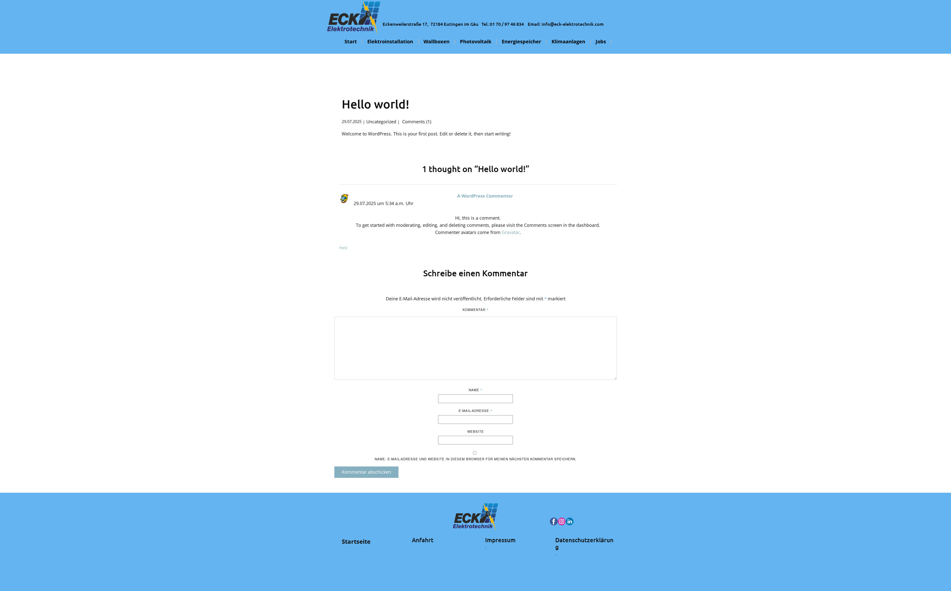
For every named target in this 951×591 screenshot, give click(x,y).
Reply (343, 247)
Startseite (356, 541)
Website (475, 431)
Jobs (601, 41)
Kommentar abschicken (366, 472)
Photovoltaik (475, 41)
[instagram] (562, 521)
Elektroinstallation (390, 41)
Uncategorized (381, 122)
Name (475, 389)
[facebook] (554, 521)
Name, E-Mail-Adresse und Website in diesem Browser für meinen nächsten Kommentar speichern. (476, 459)
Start (350, 41)
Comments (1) (416, 122)
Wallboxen (436, 41)
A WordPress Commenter (485, 196)
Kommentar (476, 309)
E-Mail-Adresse (475, 410)
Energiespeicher (521, 41)
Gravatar (511, 232)
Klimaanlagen (568, 41)
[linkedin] (570, 521)
